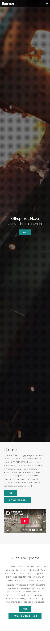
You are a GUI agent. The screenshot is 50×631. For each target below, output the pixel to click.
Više (25, 232)
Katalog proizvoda (17, 500)
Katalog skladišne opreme (25, 616)
